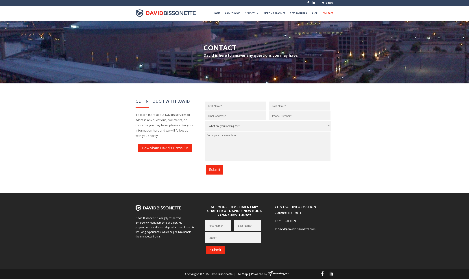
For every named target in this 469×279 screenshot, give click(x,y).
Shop (314, 13)
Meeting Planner (274, 13)
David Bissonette (221, 274)
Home (216, 13)
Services (250, 13)
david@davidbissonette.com (296, 229)
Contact (327, 13)
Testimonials (298, 13)
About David (232, 13)
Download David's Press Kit (165, 147)
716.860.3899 (287, 221)
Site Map (242, 274)
